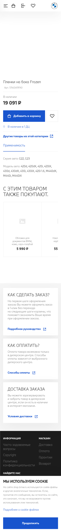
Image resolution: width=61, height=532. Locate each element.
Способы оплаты (19, 372)
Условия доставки (20, 416)
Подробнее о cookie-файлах (21, 509)
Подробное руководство (24, 329)
